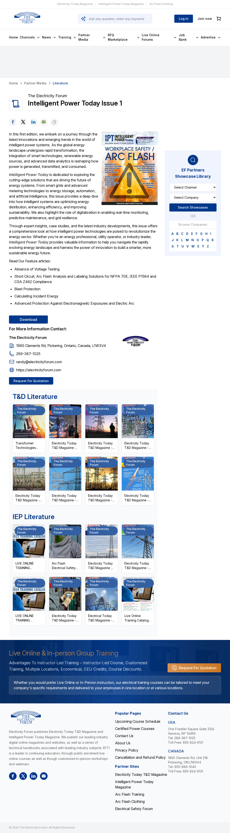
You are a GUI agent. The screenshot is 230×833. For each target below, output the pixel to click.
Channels (27, 37)
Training (64, 37)
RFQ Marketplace (118, 37)
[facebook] (13, 122)
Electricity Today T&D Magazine (141, 774)
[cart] (219, 19)
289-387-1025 (28, 353)
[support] (44, 122)
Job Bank (183, 37)
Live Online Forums (150, 37)
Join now (204, 18)
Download (28, 319)
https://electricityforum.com (38, 370)
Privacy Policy (126, 750)
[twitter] (23, 122)
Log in (183, 18)
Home (13, 37)
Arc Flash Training (129, 794)
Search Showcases (193, 207)
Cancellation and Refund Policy (140, 757)
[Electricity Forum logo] (27, 18)
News (46, 37)
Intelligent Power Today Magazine (121, 4)
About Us (122, 743)
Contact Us (124, 736)
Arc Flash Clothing (161, 4)
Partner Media (84, 37)
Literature (60, 83)
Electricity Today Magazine (75, 4)
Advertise (208, 37)
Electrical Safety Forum (134, 808)
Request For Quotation (31, 381)
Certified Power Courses (135, 728)
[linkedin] (33, 122)
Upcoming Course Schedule (137, 721)
